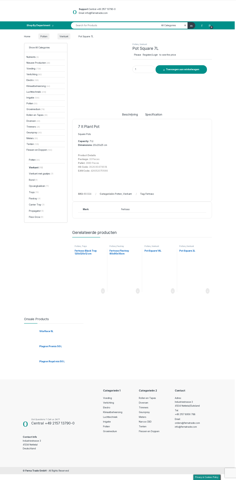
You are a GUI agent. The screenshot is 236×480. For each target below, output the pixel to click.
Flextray (120, 246)
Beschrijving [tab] (130, 114)
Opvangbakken (39, 186)
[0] (210, 25)
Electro (32, 80)
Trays (84, 246)
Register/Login (150, 54)
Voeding (33, 68)
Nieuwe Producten (38, 62)
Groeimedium (35, 109)
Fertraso (149, 193)
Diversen (33, 121)
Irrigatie (32, 97)
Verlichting (34, 74)
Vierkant (64, 36)
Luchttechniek (36, 91)
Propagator (36, 210)
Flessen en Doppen (39, 149)
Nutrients (32, 57)
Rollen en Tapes (37, 115)
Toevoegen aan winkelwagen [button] (98, 291)
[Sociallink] (24, 455)
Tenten (32, 144)
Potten (43, 36)
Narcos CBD (145, 421)
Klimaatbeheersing (38, 86)
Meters (32, 138)
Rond (33, 179)
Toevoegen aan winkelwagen (182, 69)
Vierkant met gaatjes (41, 173)
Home (27, 36)
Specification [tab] (153, 114)
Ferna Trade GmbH (36, 470)
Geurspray (34, 132)
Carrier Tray (36, 204)
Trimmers (33, 126)
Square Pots (84, 134)
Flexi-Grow (36, 217)
